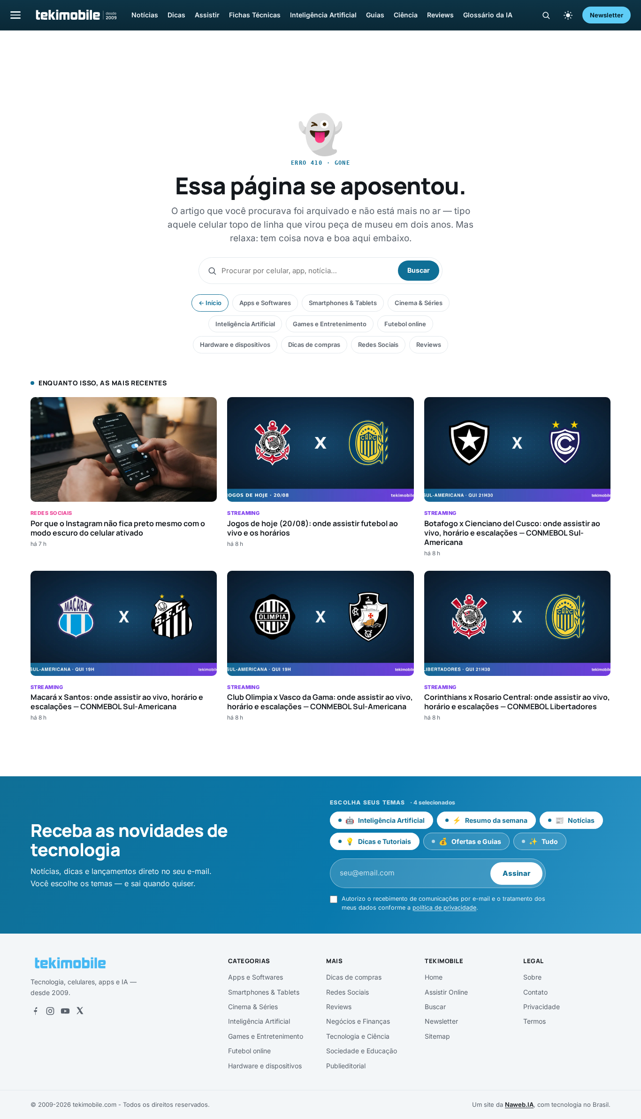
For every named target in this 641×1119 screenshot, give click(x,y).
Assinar (516, 873)
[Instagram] (50, 1011)
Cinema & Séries (419, 303)
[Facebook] (35, 1011)
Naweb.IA (519, 1104)
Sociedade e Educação (361, 1051)
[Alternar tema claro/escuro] (568, 15)
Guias (375, 15)
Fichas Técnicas (255, 15)
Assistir (207, 15)
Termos (534, 1021)
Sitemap (437, 1036)
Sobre (532, 977)
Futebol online (405, 324)
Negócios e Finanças (358, 1021)
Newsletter (606, 15)
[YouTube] (65, 1011)
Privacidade (541, 1007)
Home (434, 977)
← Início (209, 303)
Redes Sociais (378, 344)
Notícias (144, 15)
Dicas (176, 15)
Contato (535, 992)
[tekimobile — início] (75, 15)
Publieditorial (346, 1066)
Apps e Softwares (265, 303)
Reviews (440, 15)
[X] (80, 1011)
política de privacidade (444, 907)
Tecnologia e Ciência (357, 1036)
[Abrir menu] (15, 15)
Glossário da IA (487, 15)
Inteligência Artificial (323, 15)
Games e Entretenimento (329, 324)
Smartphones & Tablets (343, 303)
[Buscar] (546, 15)
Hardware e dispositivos (235, 344)
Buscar (418, 270)
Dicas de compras (314, 344)
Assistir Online (446, 992)
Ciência (406, 15)
